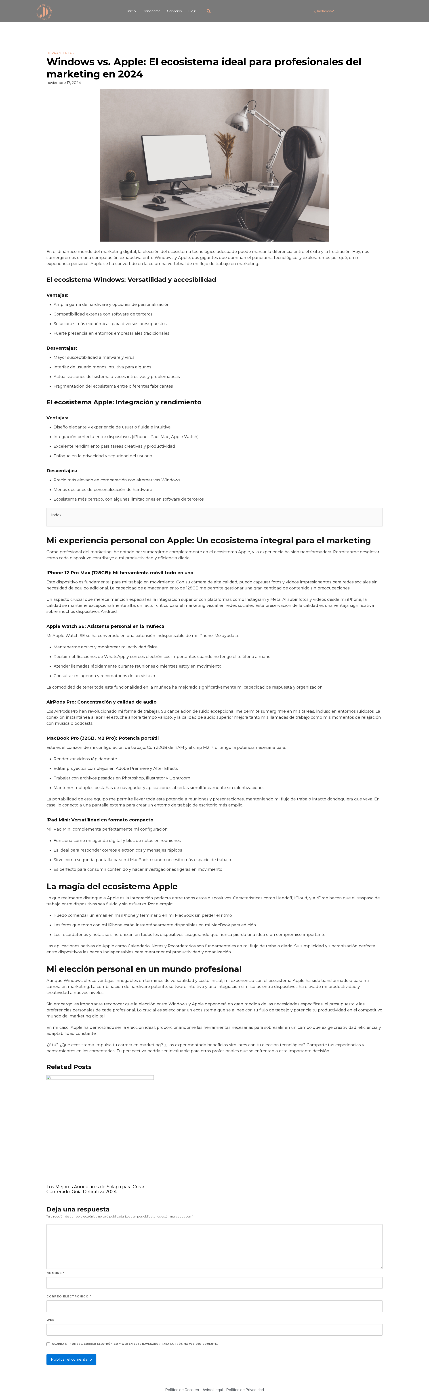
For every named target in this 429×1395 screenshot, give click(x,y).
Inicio (132, 11)
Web (50, 1320)
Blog (192, 11)
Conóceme (151, 11)
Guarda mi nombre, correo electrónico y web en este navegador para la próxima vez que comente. (135, 1344)
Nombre (55, 1273)
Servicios (174, 11)
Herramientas (60, 53)
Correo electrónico (68, 1296)
